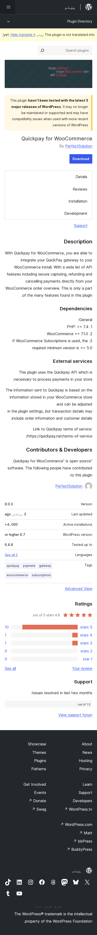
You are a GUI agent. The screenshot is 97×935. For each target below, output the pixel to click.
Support (81, 225)
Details (81, 176)
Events (40, 792)
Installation (78, 201)
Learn (87, 784)
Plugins (40, 760)
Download (81, 159)
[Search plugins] (42, 50)
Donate (37, 800)
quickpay (13, 565)
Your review (82, 668)
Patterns (38, 768)
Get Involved (35, 784)
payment (29, 565)
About (87, 744)
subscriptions (41, 575)
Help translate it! (19, 35)
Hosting (85, 760)
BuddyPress (79, 849)
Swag (39, 809)
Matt (85, 833)
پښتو (76, 870)
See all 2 (11, 555)
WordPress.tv (78, 809)
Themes (39, 752)
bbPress (82, 841)
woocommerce (17, 575)
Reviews (80, 189)
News (87, 752)
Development (75, 213)
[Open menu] (7, 7)
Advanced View (78, 588)
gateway (45, 565)
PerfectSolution (78, 146)
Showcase (37, 744)
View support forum (75, 715)
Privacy (85, 768)
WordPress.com (76, 824)
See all (10, 668)
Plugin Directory (79, 21)
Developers (82, 800)
